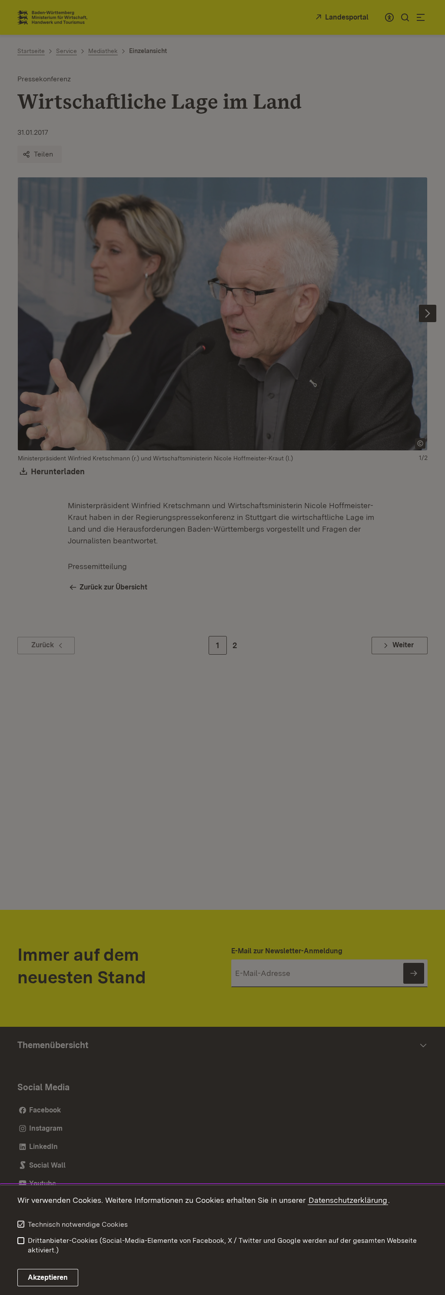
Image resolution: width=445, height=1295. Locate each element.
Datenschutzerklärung (348, 1200)
